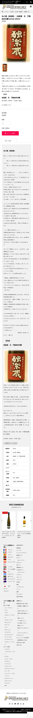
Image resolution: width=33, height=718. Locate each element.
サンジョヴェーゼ (9, 634)
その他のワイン (20, 569)
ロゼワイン (19, 562)
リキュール (19, 579)
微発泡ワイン (19, 555)
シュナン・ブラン (9, 659)
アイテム (9, 105)
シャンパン (19, 550)
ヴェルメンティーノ (9, 678)
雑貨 (17, 591)
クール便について (22, 620)
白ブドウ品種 (7, 646)
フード (18, 589)
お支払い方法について (23, 610)
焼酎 (17, 584)
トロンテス (7, 683)
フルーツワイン (21, 572)
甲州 (6, 685)
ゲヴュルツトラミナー (10, 668)
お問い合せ (19, 645)
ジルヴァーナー (8, 666)
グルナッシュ (8, 629)
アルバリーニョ (8, 680)
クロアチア (6, 591)
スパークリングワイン (21, 552)
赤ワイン (18, 565)
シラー (6, 627)
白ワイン (18, 557)
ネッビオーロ (8, 632)
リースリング (8, 663)
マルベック (7, 624)
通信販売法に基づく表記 (22, 603)
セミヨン (7, 656)
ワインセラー (19, 594)
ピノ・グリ (7, 671)
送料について (21, 618)
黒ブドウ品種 (7, 605)
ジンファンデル (8, 637)
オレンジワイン (21, 560)
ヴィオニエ (7, 661)
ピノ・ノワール (8, 607)
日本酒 (5, 105)
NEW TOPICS (19, 596)
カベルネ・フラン (9, 620)
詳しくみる (8, 140)
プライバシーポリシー (23, 632)
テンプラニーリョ (9, 639)
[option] (9, 524)
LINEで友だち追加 (20, 642)
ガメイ (6, 610)
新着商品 (18, 548)
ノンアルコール (20, 586)
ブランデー (19, 574)
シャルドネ (7, 649)
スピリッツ (19, 577)
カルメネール (8, 622)
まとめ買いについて (22, 623)
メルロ (6, 612)
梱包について (21, 625)
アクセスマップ (20, 635)
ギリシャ (6, 588)
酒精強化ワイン (20, 567)
